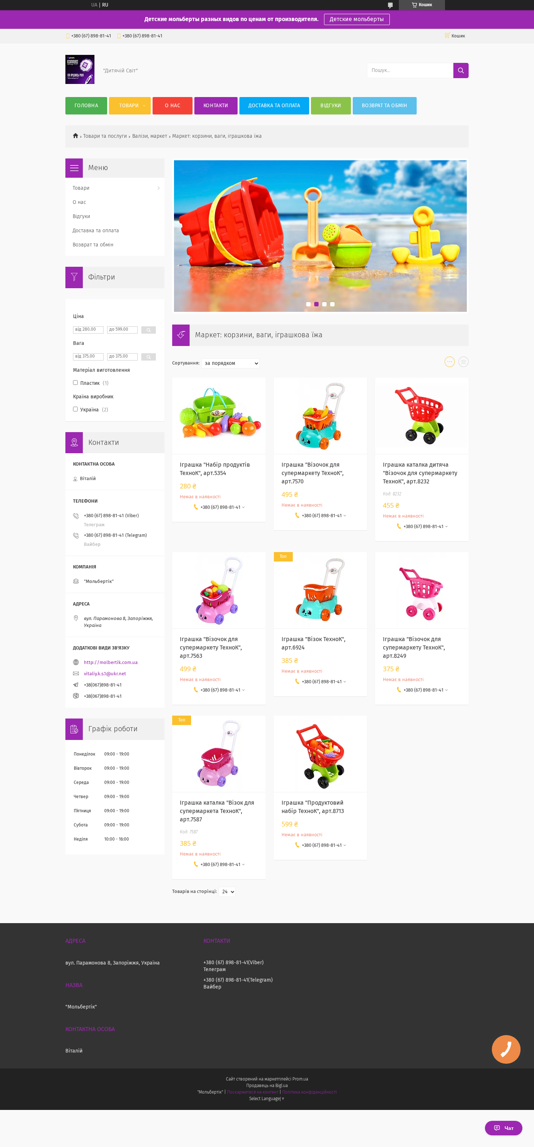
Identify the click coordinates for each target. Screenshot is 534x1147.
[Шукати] (461, 70)
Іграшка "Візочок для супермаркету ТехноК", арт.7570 (313, 473)
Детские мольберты (357, 19)
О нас (172, 105)
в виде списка (463, 363)
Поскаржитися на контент (252, 1092)
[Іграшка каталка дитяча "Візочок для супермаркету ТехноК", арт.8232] (422, 416)
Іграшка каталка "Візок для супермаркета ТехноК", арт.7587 (217, 811)
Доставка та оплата (274, 105)
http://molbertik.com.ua (111, 662)
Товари (129, 105)
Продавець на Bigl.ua (267, 1086)
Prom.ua (300, 1079)
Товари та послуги (105, 136)
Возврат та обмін (385, 105)
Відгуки (330, 105)
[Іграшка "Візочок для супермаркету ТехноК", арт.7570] (320, 416)
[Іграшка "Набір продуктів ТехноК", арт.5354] (219, 416)
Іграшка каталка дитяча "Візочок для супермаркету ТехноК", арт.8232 (420, 473)
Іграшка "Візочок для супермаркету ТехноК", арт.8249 (414, 647)
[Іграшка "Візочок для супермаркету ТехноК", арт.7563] (219, 590)
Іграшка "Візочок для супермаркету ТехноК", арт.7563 (211, 647)
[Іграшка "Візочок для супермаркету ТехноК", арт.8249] (422, 590)
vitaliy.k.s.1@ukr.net (105, 674)
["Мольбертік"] (79, 82)
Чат (509, 1128)
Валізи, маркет (149, 136)
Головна (86, 105)
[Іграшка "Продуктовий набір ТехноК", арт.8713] (320, 754)
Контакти (215, 105)
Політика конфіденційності (309, 1092)
